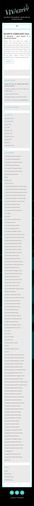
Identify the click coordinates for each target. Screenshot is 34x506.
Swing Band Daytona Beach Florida (14, 409)
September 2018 (9, 145)
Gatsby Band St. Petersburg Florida (14, 264)
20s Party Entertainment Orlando (13, 171)
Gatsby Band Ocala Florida (12, 255)
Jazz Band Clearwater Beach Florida (14, 297)
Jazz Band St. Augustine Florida (13, 315)
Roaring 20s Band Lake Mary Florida (14, 355)
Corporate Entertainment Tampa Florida (15, 189)
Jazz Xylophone (9, 339)
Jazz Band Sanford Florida (11, 312)
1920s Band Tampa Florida (12, 165)
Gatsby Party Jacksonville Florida (13, 279)
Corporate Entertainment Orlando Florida (16, 186)
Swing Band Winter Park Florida (13, 442)
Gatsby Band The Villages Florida (13, 270)
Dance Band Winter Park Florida (13, 210)
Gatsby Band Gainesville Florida (13, 240)
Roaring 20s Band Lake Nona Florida (14, 358)
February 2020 (8, 133)
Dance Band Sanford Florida (12, 207)
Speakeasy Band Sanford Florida (13, 391)
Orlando (7, 351)
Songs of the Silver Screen (11, 94)
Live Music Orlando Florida (12, 349)
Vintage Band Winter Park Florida (13, 457)
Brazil (6, 177)
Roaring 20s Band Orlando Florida (14, 364)
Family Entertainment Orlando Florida (15, 234)
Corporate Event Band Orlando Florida (15, 195)
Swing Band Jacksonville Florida (13, 415)
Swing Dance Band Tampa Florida (14, 448)
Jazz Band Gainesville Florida (12, 300)
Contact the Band (17, 497)
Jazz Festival (8, 333)
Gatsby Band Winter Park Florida (13, 273)
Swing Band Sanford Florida (12, 427)
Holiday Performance (10, 291)
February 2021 (8, 130)
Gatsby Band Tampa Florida (12, 267)
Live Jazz (7, 345)
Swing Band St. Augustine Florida (13, 430)
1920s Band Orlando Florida (12, 159)
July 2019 (7, 142)
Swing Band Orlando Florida (12, 421)
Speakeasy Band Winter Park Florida (14, 397)
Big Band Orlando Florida (11, 174)
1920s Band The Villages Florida (13, 168)
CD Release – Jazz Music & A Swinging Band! (16, 100)
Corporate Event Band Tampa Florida (15, 201)
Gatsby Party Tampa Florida (12, 285)
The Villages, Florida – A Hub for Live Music (16, 97)
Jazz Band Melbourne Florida (12, 306)
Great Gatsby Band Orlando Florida (14, 288)
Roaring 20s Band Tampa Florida (13, 373)
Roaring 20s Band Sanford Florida (14, 367)
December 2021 (9, 121)
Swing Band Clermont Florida (12, 406)
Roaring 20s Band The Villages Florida (14, 376)
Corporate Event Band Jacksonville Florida (16, 192)
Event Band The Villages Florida (13, 231)
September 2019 (9, 136)
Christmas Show (9, 183)
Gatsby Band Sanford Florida (12, 258)
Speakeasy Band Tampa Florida (13, 394)
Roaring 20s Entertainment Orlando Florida (16, 382)
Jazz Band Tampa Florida (11, 321)
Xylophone (7, 460)
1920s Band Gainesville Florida (13, 156)
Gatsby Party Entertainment (12, 276)
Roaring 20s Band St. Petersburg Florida (15, 370)
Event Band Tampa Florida (12, 228)
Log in (6, 471)
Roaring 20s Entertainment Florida (14, 379)
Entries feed (8, 474)
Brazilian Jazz (8, 180)
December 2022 (9, 118)
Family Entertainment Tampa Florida (14, 237)
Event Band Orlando (10, 222)
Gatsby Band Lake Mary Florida (13, 246)
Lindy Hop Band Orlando (11, 343)
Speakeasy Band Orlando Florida (13, 388)
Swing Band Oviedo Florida (12, 424)
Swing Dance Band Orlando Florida (14, 445)
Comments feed (9, 477)
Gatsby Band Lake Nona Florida (13, 249)
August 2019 (8, 139)
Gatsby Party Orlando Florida (12, 282)
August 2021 (8, 124)
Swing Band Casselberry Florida (13, 400)
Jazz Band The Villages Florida (12, 324)
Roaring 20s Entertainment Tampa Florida (16, 385)
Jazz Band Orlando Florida (12, 309)
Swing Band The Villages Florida (13, 439)
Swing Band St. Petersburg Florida (14, 433)
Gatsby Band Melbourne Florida (13, 252)
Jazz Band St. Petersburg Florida (13, 318)
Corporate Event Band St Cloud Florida (15, 198)
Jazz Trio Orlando (9, 336)
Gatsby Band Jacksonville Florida (13, 243)
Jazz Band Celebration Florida (12, 294)
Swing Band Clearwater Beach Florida (14, 403)
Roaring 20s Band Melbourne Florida (14, 361)
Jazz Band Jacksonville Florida (12, 303)
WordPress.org (8, 480)
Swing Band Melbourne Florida (13, 418)
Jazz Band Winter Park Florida (12, 327)
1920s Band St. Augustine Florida (13, 162)
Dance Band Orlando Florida (12, 204)
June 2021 (7, 127)
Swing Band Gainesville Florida (13, 412)
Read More (8, 61)
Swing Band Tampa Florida (12, 436)
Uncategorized (8, 451)
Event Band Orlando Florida (12, 225)
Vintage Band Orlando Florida (12, 454)
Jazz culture (8, 330)
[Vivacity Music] (17, 15)
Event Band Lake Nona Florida (13, 219)
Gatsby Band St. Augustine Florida (14, 261)
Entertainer (8, 216)
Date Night (7, 213)
